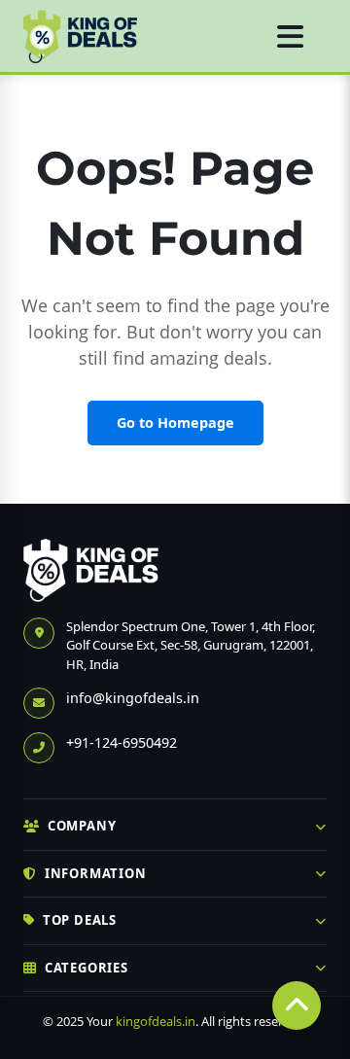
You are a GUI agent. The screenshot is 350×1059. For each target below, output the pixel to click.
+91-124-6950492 (121, 742)
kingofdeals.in (155, 1021)
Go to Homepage (175, 422)
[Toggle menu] (290, 36)
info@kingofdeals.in (132, 697)
